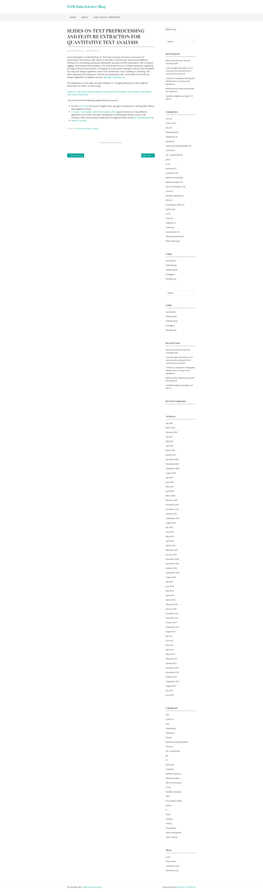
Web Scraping (171, 241)
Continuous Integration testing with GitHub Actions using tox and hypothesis (180, 81)
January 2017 (171, 663)
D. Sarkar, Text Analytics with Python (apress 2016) (93, 112)
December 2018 (172, 559)
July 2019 (169, 527)
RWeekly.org (171, 279)
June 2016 (170, 695)
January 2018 (171, 609)
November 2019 (172, 509)
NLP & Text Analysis (84, 128)
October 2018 (171, 568)
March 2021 (170, 450)
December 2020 (172, 459)
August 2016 (171, 686)
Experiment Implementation (177, 146)
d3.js (168, 127)
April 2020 (170, 491)
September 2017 (172, 627)
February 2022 (172, 432)
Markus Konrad (92, 50)
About (84, 17)
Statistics (169, 223)
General (169, 150)
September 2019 (172, 518)
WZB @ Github (172, 270)
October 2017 (171, 622)
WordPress (191, 887)
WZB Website (171, 265)
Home (73, 17)
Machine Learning (173, 177)
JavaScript (170, 168)
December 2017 (172, 613)
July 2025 (169, 423)
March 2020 (170, 495)
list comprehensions (143, 117)
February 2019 (172, 550)
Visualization (171, 232)
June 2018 (170, 586)
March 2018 (170, 600)
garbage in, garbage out (114, 77)
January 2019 (171, 554)
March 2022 (170, 427)
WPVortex (181, 887)
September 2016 (172, 681)
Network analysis (173, 182)
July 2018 (169, 581)
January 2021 (171, 455)
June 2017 (170, 640)
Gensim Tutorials (78, 120)
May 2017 (170, 645)
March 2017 (170, 654)
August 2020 (171, 473)
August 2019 (171, 523)
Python (96, 128)
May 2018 (170, 591)
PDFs (168, 200)
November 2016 (172, 672)
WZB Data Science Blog (86, 6)
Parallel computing (173, 195)
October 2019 (171, 514)
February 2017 (172, 659)
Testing (169, 227)
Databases (170, 137)
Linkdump (170, 173)
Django (169, 141)
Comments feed (172, 866)
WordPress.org (172, 870)
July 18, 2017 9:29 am (75, 50)
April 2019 (170, 541)
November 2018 (172, 563)
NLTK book (84, 106)
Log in (168, 857)
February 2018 (172, 604)
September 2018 (172, 572)
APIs (167, 118)
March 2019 (170, 545)
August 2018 (171, 577)
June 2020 (170, 482)
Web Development (173, 236)
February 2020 (172, 500)
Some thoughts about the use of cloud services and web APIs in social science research (179, 71)
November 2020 (172, 464)
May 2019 (170, 536)
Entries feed (171, 861)
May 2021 (170, 441)
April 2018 (170, 595)
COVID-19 (169, 123)
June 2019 (170, 532)
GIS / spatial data (173, 155)
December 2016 (172, 668)
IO (167, 164)
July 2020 (169, 477)
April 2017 (170, 649)
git (167, 159)
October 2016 (171, 677)
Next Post (148, 155)
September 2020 (172, 468)
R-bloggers (170, 274)
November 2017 (172, 618)
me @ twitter (171, 260)
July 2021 (169, 436)
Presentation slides (174, 204)
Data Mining (171, 132)
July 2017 (169, 636)
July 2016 (169, 690)
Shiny (168, 218)
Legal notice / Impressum (107, 17)
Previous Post (75, 155)
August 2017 (171, 631)
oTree (168, 191)
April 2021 (170, 446)
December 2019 (172, 504)
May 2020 (170, 486)
